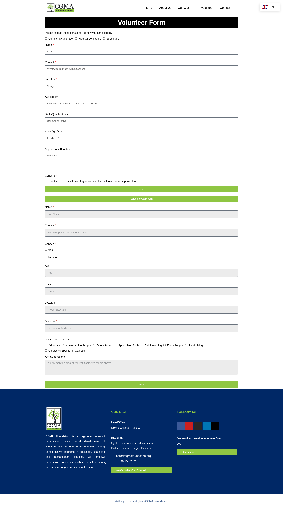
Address (50, 321)
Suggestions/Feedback (58, 149)
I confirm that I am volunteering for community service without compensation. (92, 181)
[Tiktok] (215, 426)
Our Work (184, 7)
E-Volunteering (153, 345)
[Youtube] (189, 426)
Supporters (112, 38)
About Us (165, 7)
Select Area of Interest (57, 339)
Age (47, 265)
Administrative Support (78, 345)
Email (48, 284)
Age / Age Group (54, 131)
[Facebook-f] (181, 426)
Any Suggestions (55, 356)
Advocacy (54, 345)
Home (149, 7)
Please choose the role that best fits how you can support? (78, 32)
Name (49, 44)
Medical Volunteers (90, 38)
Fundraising (196, 345)
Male (51, 250)
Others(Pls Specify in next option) (67, 350)
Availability (51, 96)
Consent (50, 175)
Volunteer (207, 7)
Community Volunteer (61, 38)
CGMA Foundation (156, 501)
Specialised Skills (128, 345)
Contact (225, 7)
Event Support (175, 345)
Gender (49, 244)
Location (50, 79)
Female (52, 257)
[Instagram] (198, 426)
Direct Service (105, 345)
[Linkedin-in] (207, 426)
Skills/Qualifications (56, 114)
